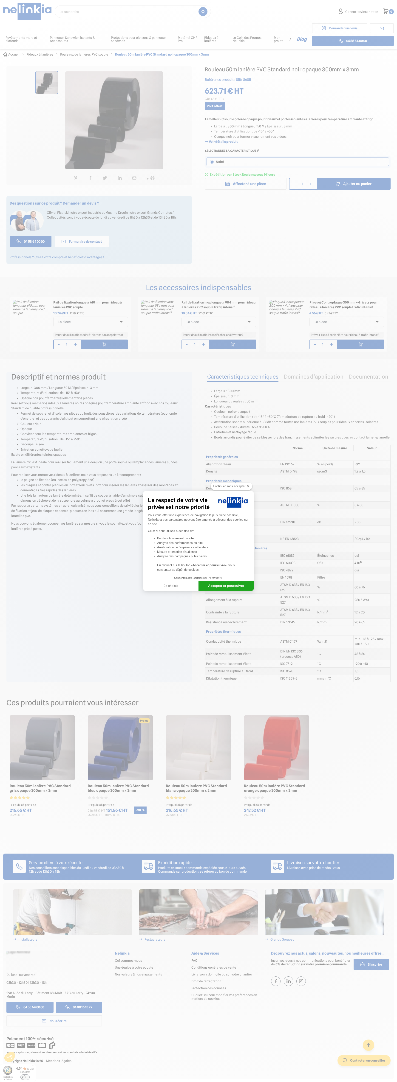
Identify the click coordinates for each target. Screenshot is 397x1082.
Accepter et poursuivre (226, 585)
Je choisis (171, 585)
